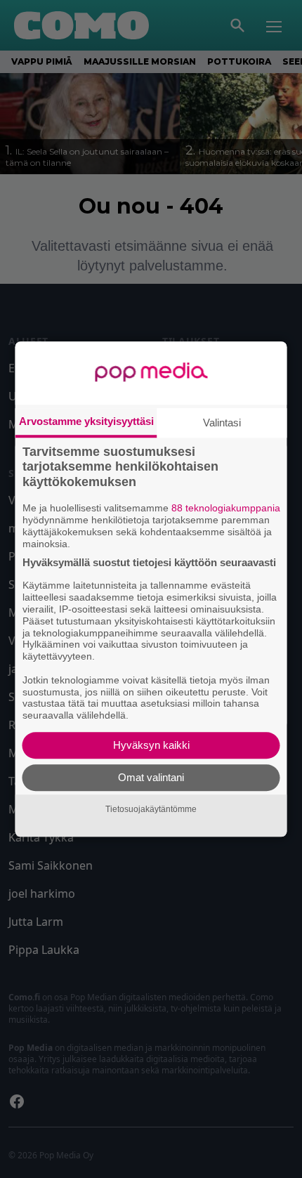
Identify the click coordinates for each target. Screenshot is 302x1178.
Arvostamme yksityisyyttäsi (86, 421)
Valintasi (222, 422)
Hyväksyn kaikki (151, 745)
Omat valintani (151, 777)
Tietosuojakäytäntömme (151, 809)
